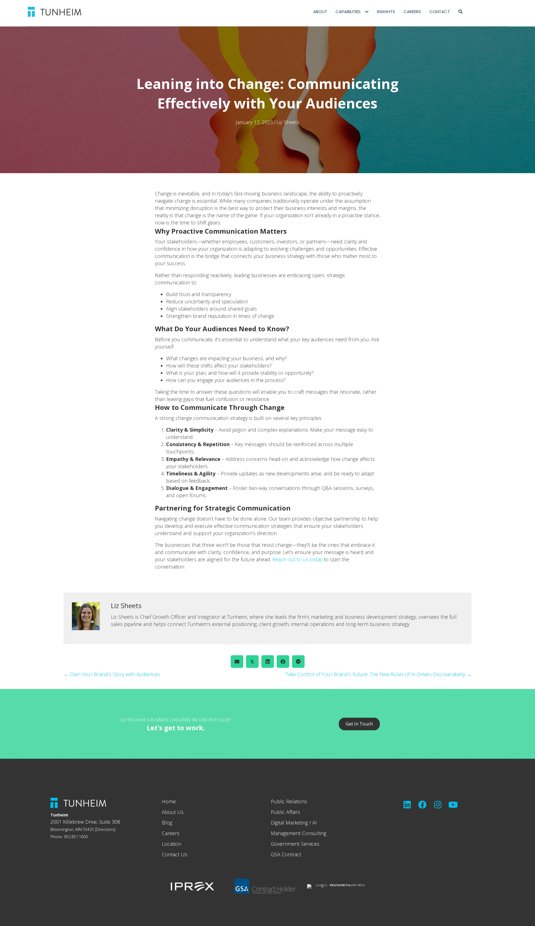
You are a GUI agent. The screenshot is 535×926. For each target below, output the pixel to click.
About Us (173, 812)
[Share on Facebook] (283, 661)
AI (314, 822)
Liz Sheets (287, 122)
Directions (105, 829)
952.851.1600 (76, 836)
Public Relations (289, 801)
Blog (167, 822)
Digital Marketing (289, 822)
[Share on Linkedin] (267, 661)
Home (169, 801)
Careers (170, 833)
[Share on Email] (237, 661)
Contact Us (174, 854)
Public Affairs (285, 812)
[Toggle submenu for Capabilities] (367, 12)
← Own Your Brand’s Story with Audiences (112, 674)
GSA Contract (286, 854)
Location (171, 843)
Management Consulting (298, 833)
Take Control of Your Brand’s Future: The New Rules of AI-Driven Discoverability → (378, 674)
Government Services (295, 843)
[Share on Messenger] (298, 661)
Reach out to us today (297, 559)
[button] (460, 12)
